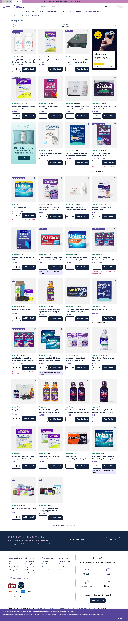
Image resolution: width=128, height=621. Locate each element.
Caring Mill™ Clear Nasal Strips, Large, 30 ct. (51, 154)
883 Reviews (50, 254)
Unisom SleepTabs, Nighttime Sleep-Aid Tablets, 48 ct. (76, 259)
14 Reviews (76, 56)
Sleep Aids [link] (35, 15)
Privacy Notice (69, 611)
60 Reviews (23, 56)
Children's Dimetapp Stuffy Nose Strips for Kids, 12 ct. (49, 208)
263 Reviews (77, 254)
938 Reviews (104, 453)
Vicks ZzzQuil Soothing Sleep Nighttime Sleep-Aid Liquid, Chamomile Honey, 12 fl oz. (50, 311)
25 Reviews (77, 204)
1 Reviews (23, 306)
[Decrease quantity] (13, 69)
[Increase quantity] (19, 69)
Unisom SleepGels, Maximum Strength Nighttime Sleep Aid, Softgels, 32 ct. (103, 458)
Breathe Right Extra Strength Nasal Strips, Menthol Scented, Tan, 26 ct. (77, 154)
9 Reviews (103, 254)
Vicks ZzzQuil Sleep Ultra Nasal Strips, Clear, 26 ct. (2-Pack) (103, 259)
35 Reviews (103, 150)
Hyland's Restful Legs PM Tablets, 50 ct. (48, 108)
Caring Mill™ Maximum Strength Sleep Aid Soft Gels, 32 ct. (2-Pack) (23, 61)
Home (13, 15)
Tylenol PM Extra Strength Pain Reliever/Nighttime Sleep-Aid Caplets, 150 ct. (50, 259)
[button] (23, 41)
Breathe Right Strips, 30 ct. (102, 309)
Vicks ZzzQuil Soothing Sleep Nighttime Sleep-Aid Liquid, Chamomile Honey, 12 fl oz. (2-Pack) (50, 411)
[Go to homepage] (19, 6)
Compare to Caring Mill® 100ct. (50, 272)
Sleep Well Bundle (18, 410)
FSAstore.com (7, 1)
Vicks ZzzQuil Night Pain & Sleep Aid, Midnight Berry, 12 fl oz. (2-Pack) (76, 411)
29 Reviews (50, 103)
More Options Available (99, 322)
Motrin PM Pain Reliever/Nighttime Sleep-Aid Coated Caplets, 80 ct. (76, 458)
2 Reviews (103, 103)
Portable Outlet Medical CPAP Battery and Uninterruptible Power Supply (76, 61)
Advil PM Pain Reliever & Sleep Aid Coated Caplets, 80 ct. (77, 311)
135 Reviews (23, 453)
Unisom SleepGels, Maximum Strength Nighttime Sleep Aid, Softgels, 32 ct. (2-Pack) (50, 359)
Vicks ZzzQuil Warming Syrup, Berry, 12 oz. (103, 359)
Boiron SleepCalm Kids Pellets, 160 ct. (50, 61)
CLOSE (120, 618)
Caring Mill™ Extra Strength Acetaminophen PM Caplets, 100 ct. (75, 208)
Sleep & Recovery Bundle (21, 309)
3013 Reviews (24, 103)
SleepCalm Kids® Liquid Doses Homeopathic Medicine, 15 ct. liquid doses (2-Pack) (50, 458)
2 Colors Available (97, 171)
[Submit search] (86, 7)
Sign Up (113, 540)
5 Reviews (49, 407)
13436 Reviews (104, 355)
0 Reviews (49, 56)
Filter (16, 25)
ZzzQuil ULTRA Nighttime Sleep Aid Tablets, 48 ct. (104, 108)
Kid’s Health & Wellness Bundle (24, 508)
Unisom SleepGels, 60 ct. (21, 207)
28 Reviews (23, 204)
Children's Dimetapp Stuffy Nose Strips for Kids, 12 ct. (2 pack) (76, 359)
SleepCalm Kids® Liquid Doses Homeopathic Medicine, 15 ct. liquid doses (23, 458)
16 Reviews (50, 306)
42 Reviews (103, 306)
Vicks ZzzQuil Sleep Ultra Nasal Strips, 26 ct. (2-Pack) (22, 359)
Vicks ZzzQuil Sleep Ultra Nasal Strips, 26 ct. (101, 154)
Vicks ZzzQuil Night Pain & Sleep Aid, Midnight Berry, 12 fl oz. (103, 411)
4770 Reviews (77, 306)
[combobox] (64, 6)
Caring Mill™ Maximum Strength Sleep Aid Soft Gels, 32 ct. (77, 108)
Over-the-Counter (23, 15)
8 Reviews (49, 150)
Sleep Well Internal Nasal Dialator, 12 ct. (101, 208)
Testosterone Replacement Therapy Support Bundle (49, 510)
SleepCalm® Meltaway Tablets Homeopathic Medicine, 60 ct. (23, 108)
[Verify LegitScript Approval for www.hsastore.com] (21, 585)
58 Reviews (77, 407)
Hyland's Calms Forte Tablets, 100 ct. (23, 259)
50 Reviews (103, 204)
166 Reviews (77, 453)
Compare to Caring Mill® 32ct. (49, 373)
